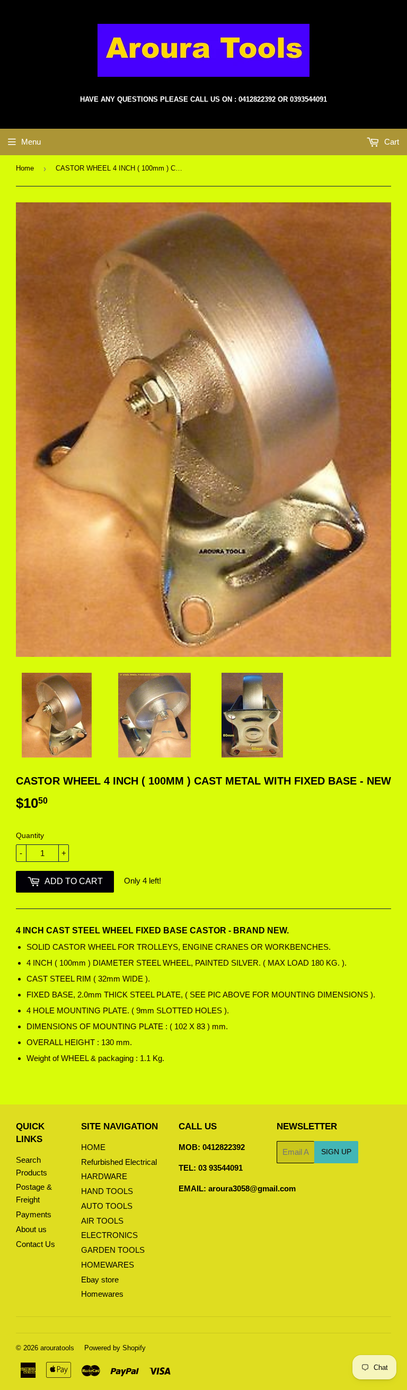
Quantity (30, 835)
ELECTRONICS (109, 1235)
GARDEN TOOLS (113, 1249)
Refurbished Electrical (119, 1161)
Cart (390, 141)
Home (25, 168)
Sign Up (336, 1151)
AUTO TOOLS (106, 1205)
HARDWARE (104, 1176)
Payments (33, 1214)
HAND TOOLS (107, 1191)
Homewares (102, 1293)
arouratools (57, 1348)
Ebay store (100, 1279)
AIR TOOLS (102, 1220)
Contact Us (35, 1244)
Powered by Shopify (115, 1348)
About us (31, 1229)
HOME (93, 1147)
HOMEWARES (107, 1264)
